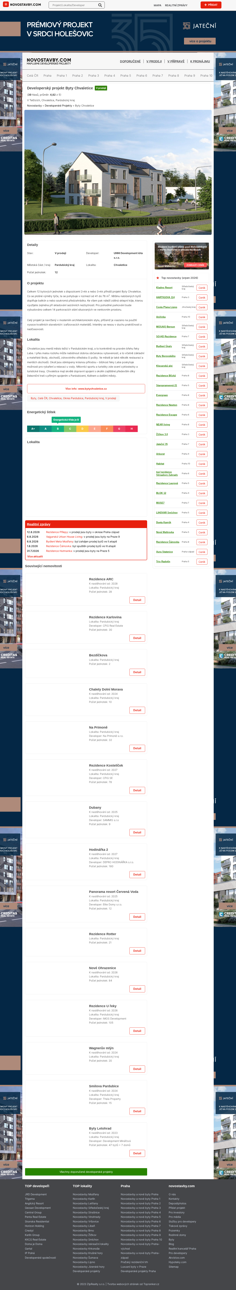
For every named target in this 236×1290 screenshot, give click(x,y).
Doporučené (130, 61)
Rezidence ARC (101, 579)
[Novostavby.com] (25, 4)
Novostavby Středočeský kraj (91, 1207)
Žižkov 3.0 (162, 434)
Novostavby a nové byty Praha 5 (141, 1216)
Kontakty (174, 1198)
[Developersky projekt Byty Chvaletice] (118, 112)
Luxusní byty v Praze (133, 1266)
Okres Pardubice (73, 398)
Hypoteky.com (177, 1262)
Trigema (30, 1198)
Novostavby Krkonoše (86, 1248)
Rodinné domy (177, 1234)
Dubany (95, 808)
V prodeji (154, 61)
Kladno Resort (164, 287)
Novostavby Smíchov (86, 1239)
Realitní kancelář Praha (182, 1248)
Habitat (160, 463)
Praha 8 (173, 75)
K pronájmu (200, 61)
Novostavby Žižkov (84, 1234)
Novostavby (34, 105)
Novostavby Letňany (85, 1203)
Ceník (202, 287)
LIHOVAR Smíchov (167, 512)
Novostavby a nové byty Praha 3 (141, 1207)
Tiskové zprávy (178, 1225)
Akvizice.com (177, 1257)
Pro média (175, 1216)
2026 (114, 972)
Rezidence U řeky (102, 1006)
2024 (114, 693)
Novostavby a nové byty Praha (139, 1194)
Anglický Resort (34, 1203)
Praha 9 (189, 75)
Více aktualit (35, 556)
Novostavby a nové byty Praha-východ (140, 1246)
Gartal (28, 1248)
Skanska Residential (37, 1221)
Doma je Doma (33, 1244)
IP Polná (30, 1253)
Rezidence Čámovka (167, 542)
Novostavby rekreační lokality (91, 1244)
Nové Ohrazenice (102, 968)
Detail (137, 600)
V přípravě (176, 61)
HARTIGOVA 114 (165, 297)
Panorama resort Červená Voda (114, 892)
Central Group (33, 1212)
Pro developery (178, 1253)
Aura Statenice (164, 551)
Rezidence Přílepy (57, 532)
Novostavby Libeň (84, 1225)
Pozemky (174, 1230)
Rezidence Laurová (167, 483)
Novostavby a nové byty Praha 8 (141, 1230)
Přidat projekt (177, 1207)
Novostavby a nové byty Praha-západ (140, 1255)
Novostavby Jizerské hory (89, 1266)
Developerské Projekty (58, 105)
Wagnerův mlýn (101, 1048)
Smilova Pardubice (103, 1086)
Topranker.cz (151, 1284)
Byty (33, 398)
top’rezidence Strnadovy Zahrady (167, 473)
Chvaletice (55, 398)
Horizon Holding (34, 1225)
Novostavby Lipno (84, 1262)
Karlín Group (32, 1234)
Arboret (160, 454)
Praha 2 (77, 75)
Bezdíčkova (98, 655)
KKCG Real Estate (35, 1239)
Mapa (157, 5)
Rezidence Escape (166, 414)
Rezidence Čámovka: (59, 546)
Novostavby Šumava (85, 1257)
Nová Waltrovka (165, 532)
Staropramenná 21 (166, 385)
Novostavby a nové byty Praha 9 (141, 1234)
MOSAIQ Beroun (165, 326)
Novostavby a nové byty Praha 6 (141, 1221)
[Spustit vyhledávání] (100, 4)
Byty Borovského (166, 356)
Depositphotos (177, 1203)
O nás (172, 1194)
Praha (47, 75)
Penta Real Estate (35, 1216)
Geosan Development (38, 1207)
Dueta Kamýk (163, 522)
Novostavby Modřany (86, 1194)
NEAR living (163, 424)
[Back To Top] (226, 1286)
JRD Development (36, 1194)
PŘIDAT (212, 4)
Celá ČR (32, 75)
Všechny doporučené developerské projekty (86, 1171)
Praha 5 (125, 75)
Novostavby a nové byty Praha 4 (141, 1212)
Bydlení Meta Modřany (59, 541)
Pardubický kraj (94, 398)
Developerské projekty (86, 1271)
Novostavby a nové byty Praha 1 (140, 1198)
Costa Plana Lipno (166, 307)
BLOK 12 (161, 493)
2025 (114, 811)
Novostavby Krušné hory (88, 1253)
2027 (114, 769)
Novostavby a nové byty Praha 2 (141, 1203)
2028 (114, 583)
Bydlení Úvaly (164, 346)
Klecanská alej (164, 365)
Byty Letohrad (100, 1128)
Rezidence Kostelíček (105, 765)
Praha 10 (206, 75)
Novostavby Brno (83, 1230)
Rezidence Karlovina (105, 617)
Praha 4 (109, 75)
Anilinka (161, 317)
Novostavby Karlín (84, 1198)
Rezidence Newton (166, 405)
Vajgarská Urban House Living (64, 536)
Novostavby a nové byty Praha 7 (141, 1225)
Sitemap (174, 1266)
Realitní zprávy (176, 5)
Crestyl (29, 1230)
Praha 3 (93, 75)
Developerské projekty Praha (138, 1271)
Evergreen (162, 395)
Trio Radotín (163, 561)
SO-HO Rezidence (166, 336)
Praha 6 (141, 75)
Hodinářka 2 (98, 850)
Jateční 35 (162, 444)
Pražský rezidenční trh (134, 1262)
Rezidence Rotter (103, 934)
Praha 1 (62, 75)
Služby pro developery (182, 1221)
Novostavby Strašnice (86, 1212)
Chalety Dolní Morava (106, 689)
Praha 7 (157, 75)
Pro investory (177, 1212)
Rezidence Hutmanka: (59, 550)
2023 (114, 1132)
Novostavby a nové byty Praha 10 (141, 1239)
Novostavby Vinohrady (86, 1216)
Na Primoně (98, 727)
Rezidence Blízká (166, 375)
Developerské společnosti (40, 1257)
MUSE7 (160, 502)
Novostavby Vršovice (86, 1221)
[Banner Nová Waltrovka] (182, 244)
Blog (171, 1244)
